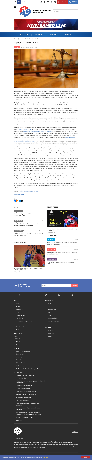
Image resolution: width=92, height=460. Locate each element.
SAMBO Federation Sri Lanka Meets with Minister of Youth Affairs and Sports (28, 234)
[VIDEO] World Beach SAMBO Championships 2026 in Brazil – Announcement (62, 243)
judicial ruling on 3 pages (26, 191)
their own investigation (25, 129)
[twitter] (48, 2)
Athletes (16, 348)
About (17, 303)
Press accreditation (53, 318)
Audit (17, 312)
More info (45, 457)
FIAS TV (50, 312)
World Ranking (20, 366)
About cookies (52, 324)
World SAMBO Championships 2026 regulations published (60, 263)
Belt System (24, 34)
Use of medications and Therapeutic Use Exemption (27, 404)
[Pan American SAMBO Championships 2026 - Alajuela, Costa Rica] (29, 256)
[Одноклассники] (17, 201)
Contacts (18, 330)
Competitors (19, 360)
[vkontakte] (41, 2)
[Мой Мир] (20, 201)
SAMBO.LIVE (53, 34)
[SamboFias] (18, 431)
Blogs (49, 315)
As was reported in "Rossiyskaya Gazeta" (25, 141)
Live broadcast (52, 309)
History (18, 324)
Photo (49, 303)
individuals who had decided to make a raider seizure (37, 131)
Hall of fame (19, 318)
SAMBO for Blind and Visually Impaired (27, 369)
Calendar (17, 339)
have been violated (70, 137)
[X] (22, 201)
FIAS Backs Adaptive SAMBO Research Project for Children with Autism (28, 214)
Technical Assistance (21, 327)
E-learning (18, 357)
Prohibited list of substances (24, 397)
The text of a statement (38, 120)
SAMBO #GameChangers (23, 351)
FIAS (15, 300)
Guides (49, 336)
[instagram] (55, 2)
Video (49, 306)
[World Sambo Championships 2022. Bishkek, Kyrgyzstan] (62, 218)
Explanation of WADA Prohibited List (26, 394)
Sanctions (18, 420)
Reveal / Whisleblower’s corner (24, 417)
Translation (37, 191)
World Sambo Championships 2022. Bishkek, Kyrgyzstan (62, 229)
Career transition (20, 354)
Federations (18, 333)
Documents (19, 309)
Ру (15, 1)
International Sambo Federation (42, 11)
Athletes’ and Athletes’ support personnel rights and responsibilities (30, 381)
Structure (18, 306)
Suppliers (48, 327)
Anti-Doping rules (21, 378)
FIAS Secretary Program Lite (24, 321)
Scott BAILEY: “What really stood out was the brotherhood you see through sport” (26, 224)
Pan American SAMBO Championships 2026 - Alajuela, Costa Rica (28, 269)
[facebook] (44, 2)
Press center (49, 300)
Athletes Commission (22, 363)
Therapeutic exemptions (22, 400)
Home (15, 38)
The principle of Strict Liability (24, 385)
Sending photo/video (53, 321)
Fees (23, 1)
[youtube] (51, 2)
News (21, 38)
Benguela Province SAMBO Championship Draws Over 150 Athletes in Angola (62, 253)
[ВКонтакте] (15, 201)
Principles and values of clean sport (25, 375)
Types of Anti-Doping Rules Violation (26, 391)
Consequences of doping (23, 388)
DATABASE (68, 34)
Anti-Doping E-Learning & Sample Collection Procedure (28, 408)
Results (18, 345)
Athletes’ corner (20, 315)
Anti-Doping (18, 372)
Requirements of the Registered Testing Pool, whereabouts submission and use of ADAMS (28, 413)
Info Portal (38, 34)
